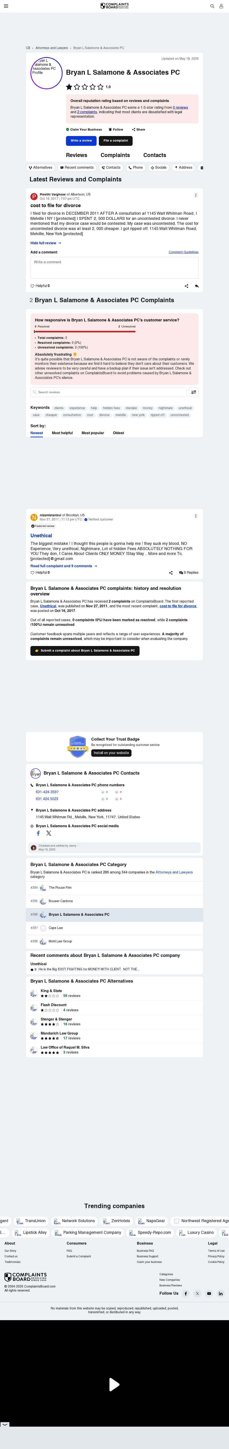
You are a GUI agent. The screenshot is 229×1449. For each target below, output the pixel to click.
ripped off (158, 415)
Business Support (147, 1256)
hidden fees (111, 408)
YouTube (209, 1294)
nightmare (166, 408)
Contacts (154, 155)
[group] (40, 168)
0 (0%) (59, 342)
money (148, 408)
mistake (131, 408)
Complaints (115, 155)
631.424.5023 (47, 799)
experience (77, 408)
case (36, 415)
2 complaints (87, 112)
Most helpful (62, 433)
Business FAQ (145, 1251)
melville (121, 415)
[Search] (108, 392)
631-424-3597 (47, 792)
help (94, 408)
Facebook (186, 1294)
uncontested (180, 415)
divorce (104, 415)
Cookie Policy (216, 1262)
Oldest (118, 433)
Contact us (10, 1256)
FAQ (69, 1251)
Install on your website (111, 753)
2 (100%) (63, 347)
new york (138, 415)
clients (59, 408)
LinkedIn (221, 1294)
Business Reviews (170, 1285)
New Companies (169, 1280)
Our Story (10, 1251)
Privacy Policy (216, 1256)
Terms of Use (216, 1251)
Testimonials (12, 1262)
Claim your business (149, 1262)
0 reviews (180, 107)
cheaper (51, 415)
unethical (185, 408)
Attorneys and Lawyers (174, 872)
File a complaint (116, 140)
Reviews (76, 155)
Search (212, 6)
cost (90, 415)
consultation (72, 415)
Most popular (93, 433)
